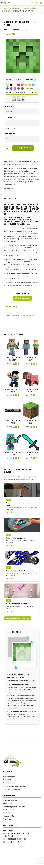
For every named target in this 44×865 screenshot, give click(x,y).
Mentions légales (9, 810)
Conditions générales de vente (14, 807)
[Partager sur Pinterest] (14, 191)
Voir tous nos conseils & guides (17, 618)
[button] (23, 148)
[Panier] (41, 3)
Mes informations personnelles (14, 786)
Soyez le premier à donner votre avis (20, 315)
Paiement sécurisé (9, 813)
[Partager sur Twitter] (10, 191)
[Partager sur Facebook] (5, 191)
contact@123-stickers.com (15, 842)
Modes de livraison (10, 800)
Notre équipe (8, 803)
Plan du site (7, 819)
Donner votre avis (22, 298)
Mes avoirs (7, 780)
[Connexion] (36, 3)
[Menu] (9, 2)
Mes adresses (8, 783)
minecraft (24, 30)
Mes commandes (9, 777)
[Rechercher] (32, 3)
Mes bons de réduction (11, 789)
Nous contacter (8, 816)
